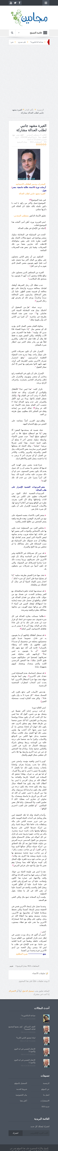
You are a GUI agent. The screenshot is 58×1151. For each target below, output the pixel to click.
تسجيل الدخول (28, 991)
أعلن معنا (23, 1101)
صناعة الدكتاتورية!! (28, 1015)
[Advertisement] (29, 77)
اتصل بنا (46, 1095)
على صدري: (34, 42)
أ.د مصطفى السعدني (34, 135)
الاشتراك (12, 991)
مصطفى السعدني (21, 216)
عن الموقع (45, 1089)
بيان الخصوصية (21, 1095)
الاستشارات (44, 1101)
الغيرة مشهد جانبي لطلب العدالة (32, 194)
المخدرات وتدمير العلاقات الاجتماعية (31, 184)
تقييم (11, 966)
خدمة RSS (45, 1107)
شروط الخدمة (21, 1089)
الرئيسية (46, 1083)
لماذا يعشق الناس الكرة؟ (25, 1038)
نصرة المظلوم (22, 954)
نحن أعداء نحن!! (20, 42)
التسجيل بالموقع (20, 1083)
